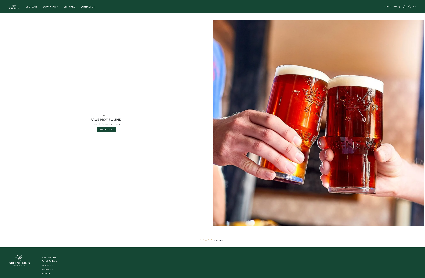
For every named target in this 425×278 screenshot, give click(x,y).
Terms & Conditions (49, 261)
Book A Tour (50, 7)
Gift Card (69, 7)
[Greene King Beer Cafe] (14, 6)
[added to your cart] (414, 6)
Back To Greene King (393, 7)
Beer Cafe (32, 7)
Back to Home (106, 129)
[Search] (409, 6)
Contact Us (88, 7)
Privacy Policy (47, 265)
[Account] (404, 6)
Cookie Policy (47, 269)
